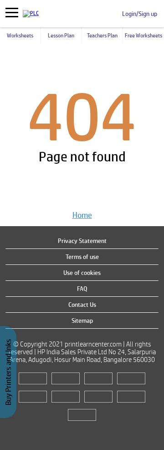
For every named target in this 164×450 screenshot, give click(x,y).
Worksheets (20, 35)
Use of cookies (82, 272)
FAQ (82, 288)
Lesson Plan (61, 35)
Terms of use (82, 256)
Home (82, 215)
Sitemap (82, 320)
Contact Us (82, 304)
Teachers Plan (102, 35)
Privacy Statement (82, 240)
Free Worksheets (143, 35)
